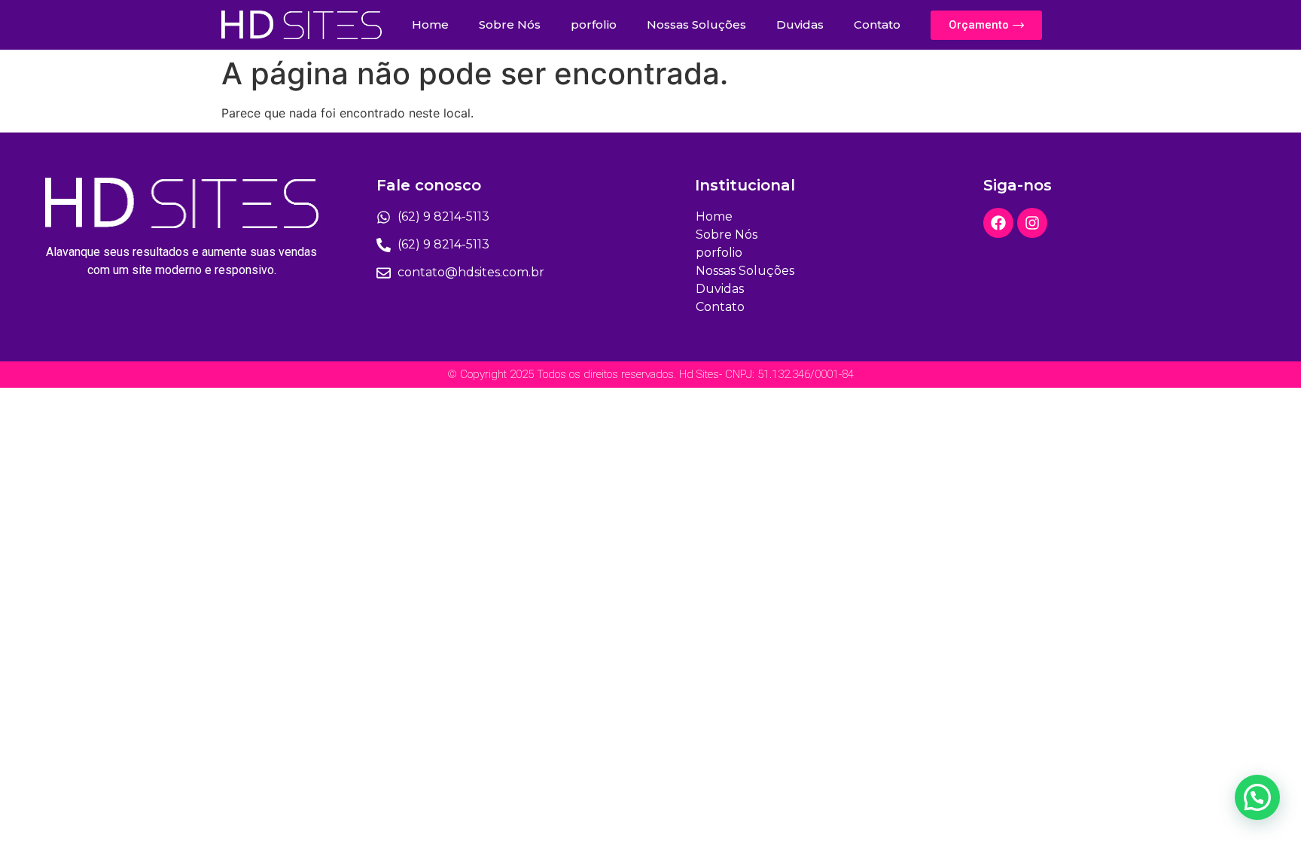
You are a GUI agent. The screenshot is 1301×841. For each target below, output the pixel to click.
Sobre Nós (510, 24)
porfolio (594, 24)
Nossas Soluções (696, 24)
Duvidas (800, 24)
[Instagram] (1032, 223)
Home (430, 24)
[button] (1257, 797)
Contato (877, 24)
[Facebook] (998, 223)
